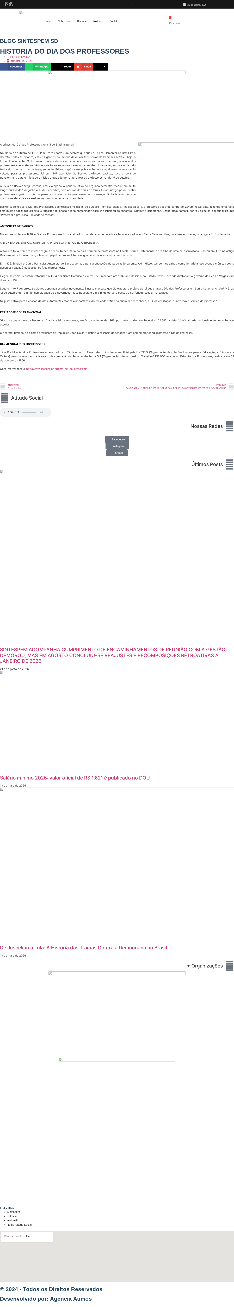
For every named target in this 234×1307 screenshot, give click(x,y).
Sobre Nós (64, 21)
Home (48, 21)
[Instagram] (223, 4)
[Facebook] (217, 4)
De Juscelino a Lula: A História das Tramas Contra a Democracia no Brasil (83, 948)
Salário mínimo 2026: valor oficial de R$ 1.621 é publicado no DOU (75, 778)
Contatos (114, 21)
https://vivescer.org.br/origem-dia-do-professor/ (56, 368)
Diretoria (82, 21)
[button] (12, 67)
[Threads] (229, 4)
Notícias (98, 21)
